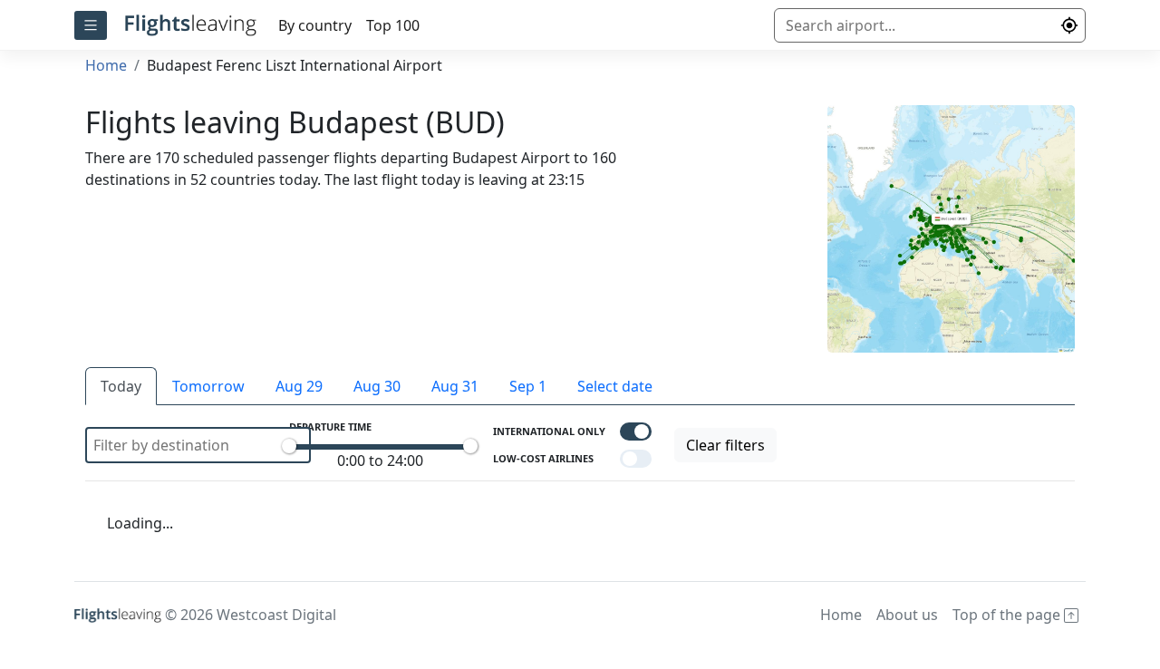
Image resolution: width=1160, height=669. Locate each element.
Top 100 (393, 25)
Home (106, 65)
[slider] (289, 446)
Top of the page (1008, 615)
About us (907, 615)
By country (315, 25)
